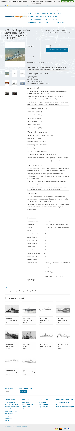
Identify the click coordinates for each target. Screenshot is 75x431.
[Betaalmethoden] (56, 428)
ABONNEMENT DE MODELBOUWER (38, 22)
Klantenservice (9, 413)
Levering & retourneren (11, 411)
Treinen (43, 13)
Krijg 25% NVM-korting (11, 404)
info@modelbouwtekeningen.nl (65, 406)
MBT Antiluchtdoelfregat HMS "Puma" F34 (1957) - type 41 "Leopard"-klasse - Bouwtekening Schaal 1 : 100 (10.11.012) (29, 371)
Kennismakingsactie (10, 402)
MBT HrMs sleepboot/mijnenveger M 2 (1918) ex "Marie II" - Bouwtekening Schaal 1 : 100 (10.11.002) (29, 319)
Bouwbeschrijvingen (58, 22)
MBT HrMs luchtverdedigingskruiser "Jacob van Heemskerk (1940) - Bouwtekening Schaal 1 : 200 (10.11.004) (63, 319)
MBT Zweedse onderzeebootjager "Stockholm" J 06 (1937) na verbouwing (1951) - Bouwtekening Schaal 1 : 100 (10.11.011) (12, 371)
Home (29, 13)
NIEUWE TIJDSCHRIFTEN (50, 19)
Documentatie (41, 16)
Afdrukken (37, 291)
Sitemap (7, 420)
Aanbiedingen (26, 406)
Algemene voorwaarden (12, 406)
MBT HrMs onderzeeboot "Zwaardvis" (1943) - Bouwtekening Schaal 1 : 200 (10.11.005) (10, 345)
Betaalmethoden (10, 409)
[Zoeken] (57, 10)
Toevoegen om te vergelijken (26, 291)
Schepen (36, 13)
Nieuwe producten (27, 404)
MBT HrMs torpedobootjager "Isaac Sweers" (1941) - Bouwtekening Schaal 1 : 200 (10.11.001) (12, 319)
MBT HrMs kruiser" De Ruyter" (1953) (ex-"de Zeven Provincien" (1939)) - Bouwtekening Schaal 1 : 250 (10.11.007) (27, 345)
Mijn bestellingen (44, 404)
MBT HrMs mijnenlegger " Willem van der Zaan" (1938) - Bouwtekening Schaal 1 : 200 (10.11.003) (45, 319)
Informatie (30, 57)
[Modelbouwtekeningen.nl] (16, 16)
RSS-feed (24, 409)
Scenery (59, 13)
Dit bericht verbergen (67, 1)
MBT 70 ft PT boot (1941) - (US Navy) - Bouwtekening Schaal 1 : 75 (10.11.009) (45, 345)
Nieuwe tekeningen (34, 19)
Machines (31, 16)
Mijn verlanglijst (43, 406)
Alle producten (26, 402)
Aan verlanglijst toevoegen (11, 291)
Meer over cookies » (37, 3)
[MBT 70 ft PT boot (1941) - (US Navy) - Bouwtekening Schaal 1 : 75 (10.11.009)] (46, 334)
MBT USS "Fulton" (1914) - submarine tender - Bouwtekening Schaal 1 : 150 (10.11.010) (63, 345)
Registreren (42, 402)
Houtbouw (51, 13)
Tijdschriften (52, 16)
